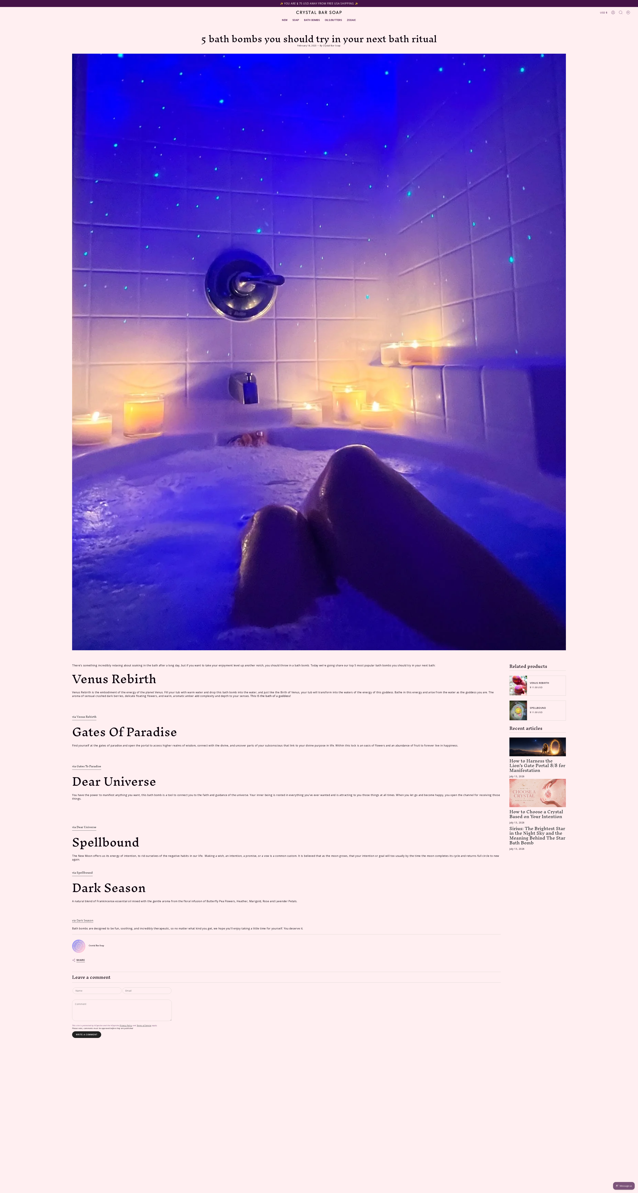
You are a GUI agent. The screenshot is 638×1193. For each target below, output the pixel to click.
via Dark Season (82, 920)
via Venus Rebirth (84, 716)
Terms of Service (144, 1025)
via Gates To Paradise (86, 766)
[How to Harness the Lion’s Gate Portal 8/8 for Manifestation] (537, 747)
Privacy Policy (126, 1025)
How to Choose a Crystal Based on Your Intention (536, 813)
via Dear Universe (84, 827)
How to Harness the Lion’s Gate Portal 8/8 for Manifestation (537, 765)
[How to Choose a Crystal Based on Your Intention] (537, 793)
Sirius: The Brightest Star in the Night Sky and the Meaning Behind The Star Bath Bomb (537, 835)
